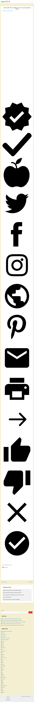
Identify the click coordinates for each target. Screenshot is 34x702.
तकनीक (3, 669)
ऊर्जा (2, 652)
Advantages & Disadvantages (7, 631)
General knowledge (5, 639)
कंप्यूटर (3, 656)
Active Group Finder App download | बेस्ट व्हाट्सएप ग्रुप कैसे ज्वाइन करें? (13, 625)
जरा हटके (3, 664)
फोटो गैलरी (3, 679)
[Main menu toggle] (32, 2)
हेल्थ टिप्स (3, 692)
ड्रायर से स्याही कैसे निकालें (7, 597)
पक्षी (2, 670)
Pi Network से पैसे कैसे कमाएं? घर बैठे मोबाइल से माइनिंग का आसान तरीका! (12, 620)
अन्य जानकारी (3, 647)
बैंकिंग (2, 680)
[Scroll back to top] (2, 577)
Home (8, 696)
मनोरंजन (3, 682)
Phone (3, 644)
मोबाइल (3, 684)
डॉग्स (2, 667)
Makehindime (28, 696)
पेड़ (2, 672)
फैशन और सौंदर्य (4, 677)
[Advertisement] (17, 18)
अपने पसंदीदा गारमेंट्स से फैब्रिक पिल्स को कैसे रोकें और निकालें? (12, 592)
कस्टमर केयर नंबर (4, 657)
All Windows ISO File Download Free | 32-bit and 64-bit (11, 623)
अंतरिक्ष (3, 646)
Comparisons (4, 634)
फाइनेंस (3, 675)
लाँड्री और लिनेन (5, 567)
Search (3, 610)
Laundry (3, 641)
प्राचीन (3, 674)
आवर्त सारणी (3, 651)
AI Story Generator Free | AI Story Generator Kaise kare (11, 618)
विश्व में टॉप (3, 687)
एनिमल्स (3, 654)
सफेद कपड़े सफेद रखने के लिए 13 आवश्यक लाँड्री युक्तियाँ (11, 599)
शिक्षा (2, 690)
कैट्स (2, 659)
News (3, 642)
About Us (8, 697)
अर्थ (2, 649)
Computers (4, 636)
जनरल (2, 662)
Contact (8, 698)
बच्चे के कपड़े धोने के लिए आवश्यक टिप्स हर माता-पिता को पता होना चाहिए (13, 594)
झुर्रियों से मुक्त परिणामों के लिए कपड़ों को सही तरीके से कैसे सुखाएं (12, 590)
